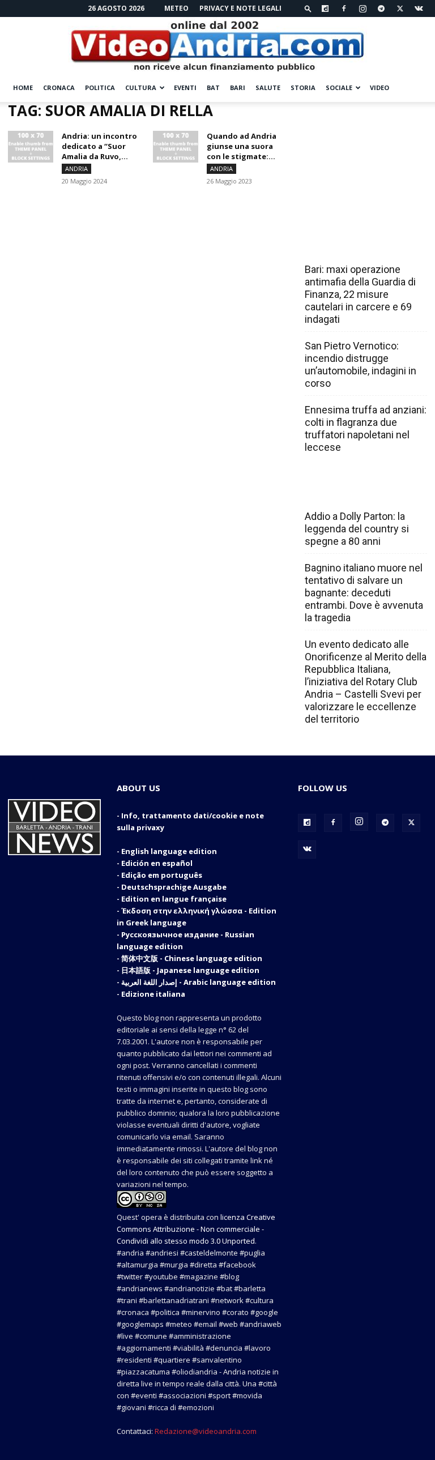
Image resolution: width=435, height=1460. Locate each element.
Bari (237, 87)
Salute (267, 87)
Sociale (339, 87)
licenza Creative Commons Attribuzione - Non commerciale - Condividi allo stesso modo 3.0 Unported (196, 1229)
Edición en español (157, 863)
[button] (308, 8)
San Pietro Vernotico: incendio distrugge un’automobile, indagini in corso (360, 364)
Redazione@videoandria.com (206, 1431)
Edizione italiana (153, 994)
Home (23, 87)
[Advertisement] (362, 158)
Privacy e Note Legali (240, 8)
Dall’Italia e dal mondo (359, 491)
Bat (213, 87)
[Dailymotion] (325, 8)
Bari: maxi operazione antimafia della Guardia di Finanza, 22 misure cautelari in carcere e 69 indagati (360, 294)
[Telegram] (381, 8)
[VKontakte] (418, 8)
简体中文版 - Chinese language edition (191, 958)
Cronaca (59, 87)
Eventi (185, 87)
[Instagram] (362, 8)
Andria (76, 168)
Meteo (176, 8)
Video (379, 87)
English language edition (169, 851)
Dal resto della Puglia (358, 244)
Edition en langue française (174, 899)
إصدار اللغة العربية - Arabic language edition (198, 982)
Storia (303, 87)
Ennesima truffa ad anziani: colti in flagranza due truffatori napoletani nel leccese (366, 428)
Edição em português (161, 875)
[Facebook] (343, 8)
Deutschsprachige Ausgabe (174, 887)
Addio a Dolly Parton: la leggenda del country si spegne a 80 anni (357, 528)
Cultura (140, 87)
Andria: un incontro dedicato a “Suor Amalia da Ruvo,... (99, 146)
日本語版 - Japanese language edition (190, 970)
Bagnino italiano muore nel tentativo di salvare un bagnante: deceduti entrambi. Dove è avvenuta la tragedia (364, 593)
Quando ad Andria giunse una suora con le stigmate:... (241, 146)
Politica (100, 87)
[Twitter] (399, 8)
